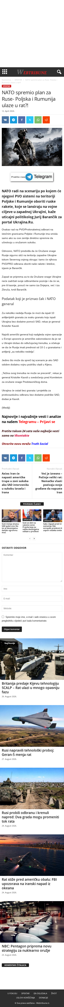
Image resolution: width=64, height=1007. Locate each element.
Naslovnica (6, 80)
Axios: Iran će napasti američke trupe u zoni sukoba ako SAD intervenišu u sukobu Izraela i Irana (15, 483)
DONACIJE (43, 997)
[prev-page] (30, 538)
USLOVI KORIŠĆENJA (25, 997)
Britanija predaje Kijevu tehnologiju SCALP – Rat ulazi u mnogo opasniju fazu (30, 687)
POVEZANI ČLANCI (32, 504)
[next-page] (34, 538)
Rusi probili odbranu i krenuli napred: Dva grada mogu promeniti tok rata (30, 817)
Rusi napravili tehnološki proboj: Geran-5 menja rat (28, 752)
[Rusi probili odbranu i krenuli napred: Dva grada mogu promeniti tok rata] (32, 788)
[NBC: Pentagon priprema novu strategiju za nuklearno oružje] (32, 922)
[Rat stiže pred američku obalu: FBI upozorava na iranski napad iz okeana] (32, 855)
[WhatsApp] (38, 119)
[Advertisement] (32, 33)
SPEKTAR (18, 80)
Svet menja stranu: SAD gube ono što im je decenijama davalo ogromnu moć (10, 528)
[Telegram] (13, 119)
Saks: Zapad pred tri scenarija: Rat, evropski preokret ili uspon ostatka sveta (52, 527)
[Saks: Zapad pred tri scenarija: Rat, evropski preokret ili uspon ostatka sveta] (52, 515)
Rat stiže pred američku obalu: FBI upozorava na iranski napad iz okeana (29, 883)
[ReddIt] (46, 119)
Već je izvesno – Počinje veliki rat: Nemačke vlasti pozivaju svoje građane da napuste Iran (48, 483)
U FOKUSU (12, 993)
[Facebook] (21, 119)
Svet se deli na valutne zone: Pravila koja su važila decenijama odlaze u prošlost (31, 527)
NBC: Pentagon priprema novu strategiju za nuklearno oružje (26, 948)
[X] (29, 119)
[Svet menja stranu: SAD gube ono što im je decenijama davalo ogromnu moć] (11, 515)
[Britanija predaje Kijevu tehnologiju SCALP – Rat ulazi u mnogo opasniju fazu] (32, 659)
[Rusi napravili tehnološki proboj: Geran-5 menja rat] (32, 726)
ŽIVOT (54, 993)
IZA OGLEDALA (40, 993)
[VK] (5, 119)
